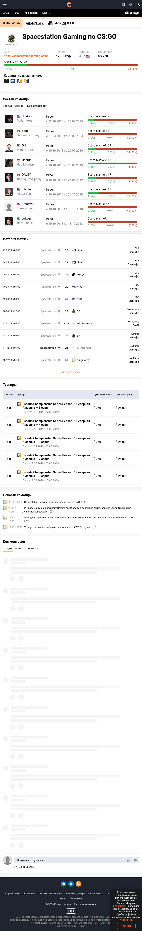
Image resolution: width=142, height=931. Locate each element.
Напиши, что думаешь (30, 860)
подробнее (119, 906)
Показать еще (71, 372)
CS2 (17, 12)
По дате (8, 548)
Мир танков (31, 12)
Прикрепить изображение (128, 860)
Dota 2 (6, 12)
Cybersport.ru (63, 926)
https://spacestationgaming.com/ (26, 56)
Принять (126, 926)
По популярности (26, 548)
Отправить (136, 860)
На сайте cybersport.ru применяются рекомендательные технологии (102, 893)
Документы (76, 898)
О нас (63, 898)
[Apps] (123, 4)
